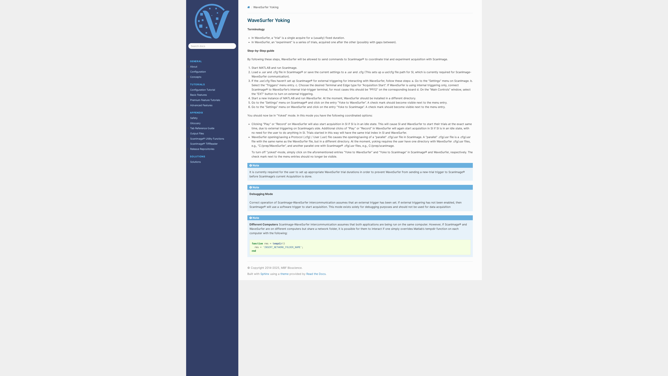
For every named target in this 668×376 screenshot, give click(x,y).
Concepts (195, 76)
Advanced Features (201, 105)
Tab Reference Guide (202, 128)
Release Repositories (202, 148)
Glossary (195, 123)
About (193, 66)
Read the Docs (316, 274)
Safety (194, 117)
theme (284, 274)
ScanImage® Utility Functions (207, 138)
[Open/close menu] (188, 66)
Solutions (195, 161)
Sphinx (264, 274)
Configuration (198, 71)
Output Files (197, 133)
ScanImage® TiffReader (204, 143)
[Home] (248, 7)
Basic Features (198, 94)
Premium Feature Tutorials (205, 100)
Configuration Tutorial (202, 89)
